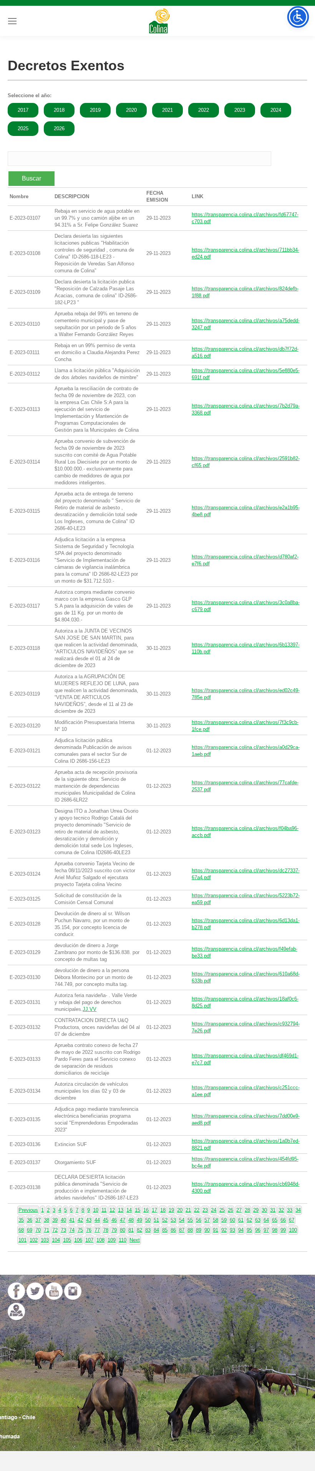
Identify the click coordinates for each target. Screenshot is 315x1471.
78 (105, 1230)
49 (139, 1220)
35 (21, 1220)
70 (38, 1230)
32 (281, 1210)
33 (289, 1210)
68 (21, 1230)
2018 (59, 110)
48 (131, 1220)
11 (103, 1210)
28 (247, 1210)
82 (139, 1230)
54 (181, 1220)
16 (146, 1210)
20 (179, 1210)
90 (207, 1230)
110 (122, 1240)
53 (173, 1220)
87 (181, 1230)
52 (164, 1220)
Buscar (31, 178)
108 (100, 1240)
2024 (275, 110)
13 (120, 1210)
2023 (239, 110)
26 (230, 1210)
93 (232, 1230)
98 (274, 1230)
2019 (95, 110)
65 (274, 1220)
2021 (167, 110)
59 (224, 1220)
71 (46, 1230)
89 (198, 1230)
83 (148, 1230)
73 (63, 1230)
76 (88, 1230)
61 (241, 1220)
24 (213, 1210)
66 (283, 1220)
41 (72, 1220)
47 (122, 1220)
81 (131, 1230)
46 (114, 1220)
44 (97, 1220)
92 (224, 1230)
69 (29, 1230)
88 (190, 1230)
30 (264, 1210)
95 (249, 1230)
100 (293, 1230)
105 (67, 1240)
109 (112, 1240)
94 (241, 1230)
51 (156, 1220)
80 (122, 1230)
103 (45, 1240)
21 (188, 1210)
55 (190, 1220)
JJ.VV (89, 1009)
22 (196, 1210)
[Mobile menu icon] (12, 21)
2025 (23, 128)
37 (38, 1220)
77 (97, 1230)
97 (266, 1230)
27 (239, 1210)
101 (22, 1240)
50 (148, 1220)
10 (95, 1210)
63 (257, 1220)
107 (89, 1240)
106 (78, 1240)
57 (207, 1220)
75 (80, 1230)
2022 (203, 110)
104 (56, 1240)
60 (232, 1220)
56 (198, 1220)
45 (105, 1220)
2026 (59, 128)
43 (88, 1220)
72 (55, 1230)
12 (112, 1210)
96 (257, 1230)
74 (72, 1230)
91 (215, 1230)
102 (34, 1240)
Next (134, 1240)
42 (80, 1220)
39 (55, 1220)
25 (222, 1210)
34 (298, 1210)
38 (46, 1220)
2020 (131, 110)
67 (291, 1220)
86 (173, 1230)
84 (156, 1230)
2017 (23, 110)
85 (164, 1230)
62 (249, 1220)
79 (114, 1230)
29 (256, 1210)
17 (154, 1210)
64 (266, 1220)
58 (215, 1220)
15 (137, 1210)
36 (29, 1220)
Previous (28, 1210)
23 (205, 1210)
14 (129, 1210)
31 (272, 1210)
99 (283, 1230)
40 (63, 1220)
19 (171, 1210)
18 (163, 1210)
